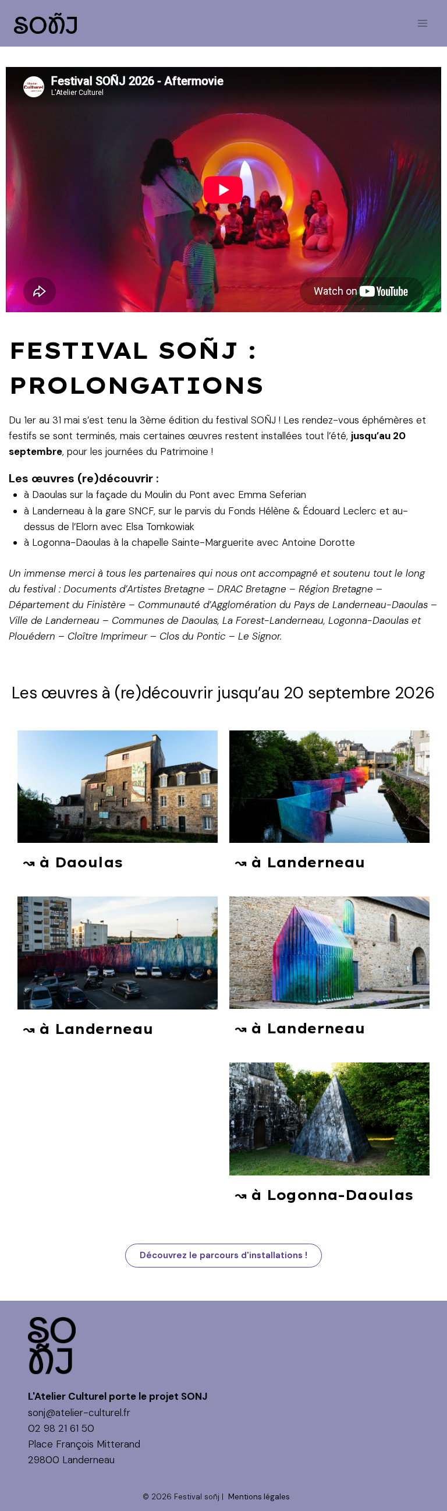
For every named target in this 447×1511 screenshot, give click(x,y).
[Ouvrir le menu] (422, 23)
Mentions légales (259, 1497)
